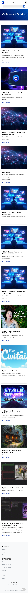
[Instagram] (16, 585)
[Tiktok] (19, 585)
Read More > (6, 63)
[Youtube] (13, 585)
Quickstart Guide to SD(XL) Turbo (13, 488)
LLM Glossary (6, 172)
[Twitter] (11, 585)
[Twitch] (8, 585)
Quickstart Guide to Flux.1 (11, 371)
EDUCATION (9, 2)
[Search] (24, 6)
